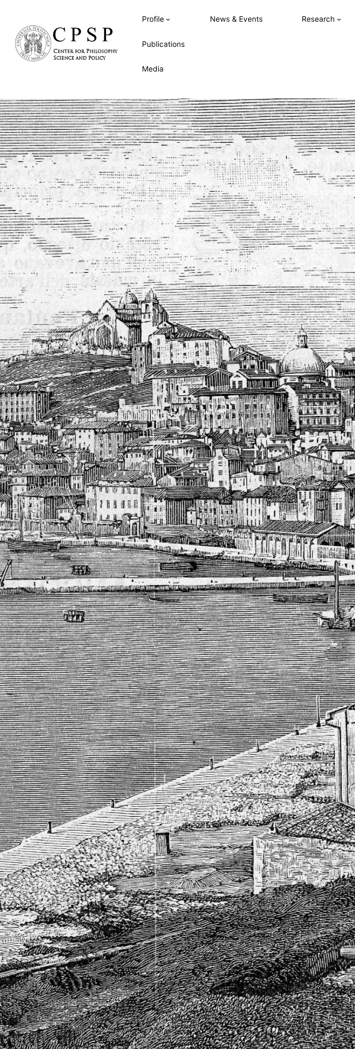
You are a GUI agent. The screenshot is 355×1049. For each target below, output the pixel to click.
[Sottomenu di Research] (339, 19)
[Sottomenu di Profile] (168, 19)
